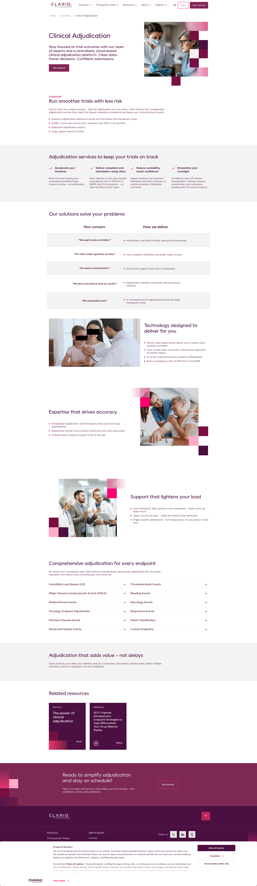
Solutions (84, 4)
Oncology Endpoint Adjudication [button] (69, 611)
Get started (199, 5)
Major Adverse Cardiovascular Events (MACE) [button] (78, 593)
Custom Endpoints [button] (142, 629)
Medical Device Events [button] (62, 602)
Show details (59, 881)
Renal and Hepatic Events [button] (65, 629)
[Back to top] (206, 816)
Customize (215, 856)
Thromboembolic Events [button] (146, 584)
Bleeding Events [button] (140, 593)
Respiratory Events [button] (142, 611)
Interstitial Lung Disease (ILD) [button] (67, 584)
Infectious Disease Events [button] (64, 620)
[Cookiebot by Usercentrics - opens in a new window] (35, 881)
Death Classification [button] (143, 620)
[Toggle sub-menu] (91, 5)
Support (159, 4)
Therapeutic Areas (106, 4)
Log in (183, 5)
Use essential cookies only (216, 864)
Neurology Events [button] (142, 602)
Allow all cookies (216, 848)
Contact (93, 838)
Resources (128, 4)
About (144, 4)
